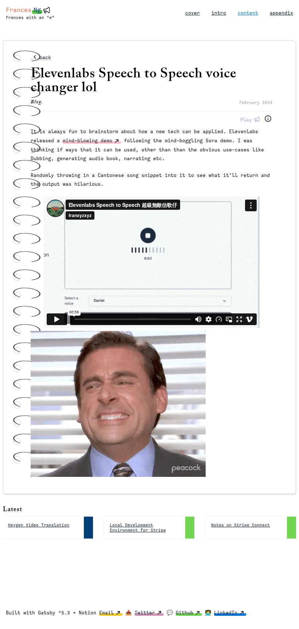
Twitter (145, 613)
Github (184, 613)
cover (192, 13)
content (248, 13)
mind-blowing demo (87, 141)
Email (106, 613)
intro (218, 13)
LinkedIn (225, 613)
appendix (281, 13)
